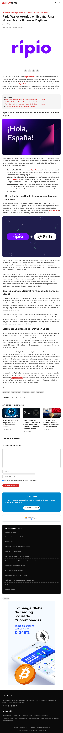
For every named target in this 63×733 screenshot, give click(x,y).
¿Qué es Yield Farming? (12, 585)
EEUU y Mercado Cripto (25, 715)
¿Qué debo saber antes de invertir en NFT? (18, 546)
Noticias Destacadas (41, 13)
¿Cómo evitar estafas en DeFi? (14, 537)
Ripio (32, 392)
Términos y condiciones (43, 727)
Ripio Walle (35, 170)
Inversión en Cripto (7, 718)
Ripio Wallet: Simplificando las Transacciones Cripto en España (25, 99)
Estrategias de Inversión (52, 718)
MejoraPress (42, 730)
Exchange (14, 13)
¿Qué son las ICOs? (11, 532)
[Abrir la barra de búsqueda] (56, 3)
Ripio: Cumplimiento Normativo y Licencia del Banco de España (25, 104)
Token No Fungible (7, 720)
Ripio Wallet (23, 84)
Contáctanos (23, 727)
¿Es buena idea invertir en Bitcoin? (15, 566)
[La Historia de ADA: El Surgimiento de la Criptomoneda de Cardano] (11, 418)
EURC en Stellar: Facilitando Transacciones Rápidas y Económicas (26, 102)
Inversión (22, 13)
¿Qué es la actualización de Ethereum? (17, 575)
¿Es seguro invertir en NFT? (13, 551)
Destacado (26, 392)
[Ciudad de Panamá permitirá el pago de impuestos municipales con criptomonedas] (52, 418)
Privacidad (32, 727)
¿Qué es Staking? (10, 590)
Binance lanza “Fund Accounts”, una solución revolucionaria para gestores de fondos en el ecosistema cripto (31, 425)
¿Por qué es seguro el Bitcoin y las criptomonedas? (20, 561)
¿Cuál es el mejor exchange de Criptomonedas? (19, 580)
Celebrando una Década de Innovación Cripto (20, 106)
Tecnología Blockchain (21, 718)
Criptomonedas (16, 392)
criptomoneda (53, 210)
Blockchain (6, 13)
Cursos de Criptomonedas (36, 718)
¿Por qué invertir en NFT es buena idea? (17, 556)
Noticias (29, 13)
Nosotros (15, 727)
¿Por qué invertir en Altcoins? (14, 570)
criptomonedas (30, 77)
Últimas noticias (6, 715)
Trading (15, 715)
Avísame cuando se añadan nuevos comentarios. (20, 480)
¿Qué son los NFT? (10, 542)
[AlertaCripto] (10, 3)
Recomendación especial (41, 715)
